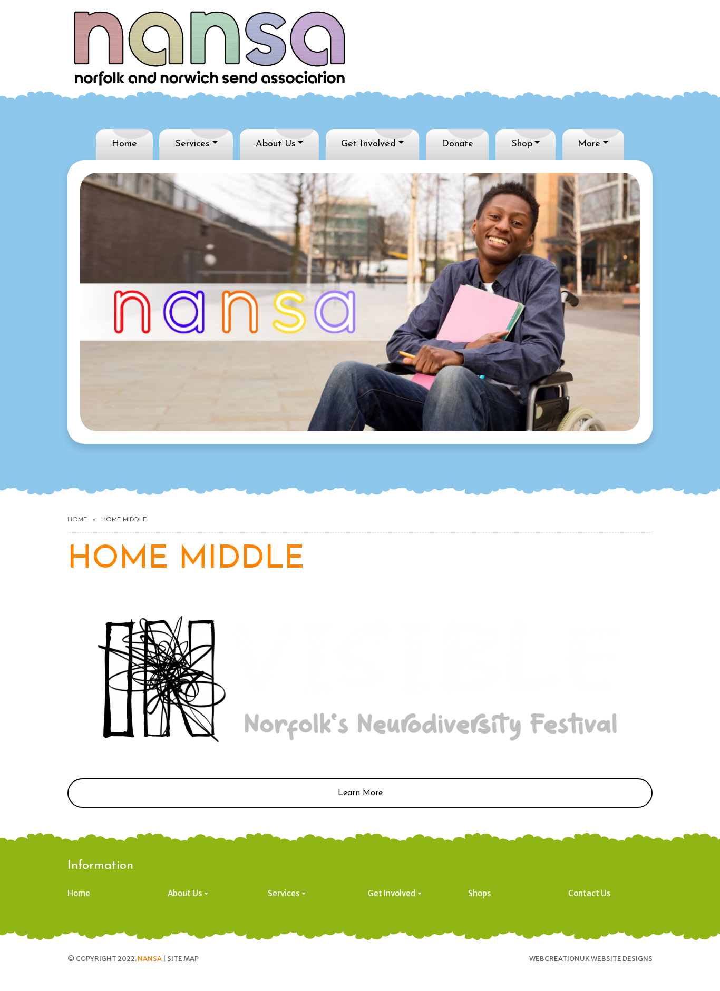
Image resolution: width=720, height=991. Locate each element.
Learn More (360, 793)
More (589, 144)
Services (192, 144)
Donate (457, 144)
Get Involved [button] (391, 893)
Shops (479, 893)
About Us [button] (185, 893)
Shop (521, 144)
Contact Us (589, 893)
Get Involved (368, 144)
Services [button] (283, 893)
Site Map (183, 958)
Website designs (622, 958)
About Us (276, 144)
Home (124, 144)
